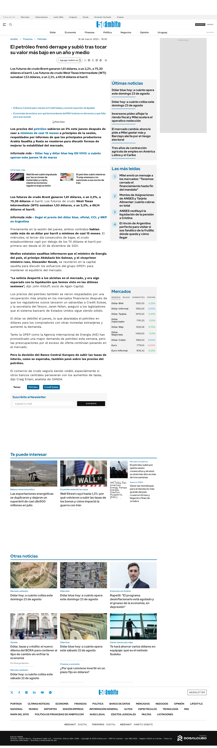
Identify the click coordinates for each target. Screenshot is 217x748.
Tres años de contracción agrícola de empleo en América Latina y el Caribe (133, 151)
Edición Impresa (73, 709)
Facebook (19, 692)
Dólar (53, 32)
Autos (128, 709)
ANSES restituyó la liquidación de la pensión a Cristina (136, 214)
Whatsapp (50, 692)
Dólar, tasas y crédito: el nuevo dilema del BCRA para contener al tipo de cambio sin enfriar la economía (33, 652)
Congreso (73, 17)
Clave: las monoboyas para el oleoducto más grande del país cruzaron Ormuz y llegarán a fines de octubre (142, 493)
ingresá (210, 24)
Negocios (126, 32)
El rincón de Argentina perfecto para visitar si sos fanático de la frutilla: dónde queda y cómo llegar (136, 230)
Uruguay (162, 32)
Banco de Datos (119, 703)
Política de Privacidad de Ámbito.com (59, 714)
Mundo (33, 709)
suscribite (200, 24)
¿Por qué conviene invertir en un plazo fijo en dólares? (82, 670)
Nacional (16, 709)
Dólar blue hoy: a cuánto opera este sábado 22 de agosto (81, 648)
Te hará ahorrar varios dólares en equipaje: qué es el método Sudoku (132, 650)
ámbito (14, 39)
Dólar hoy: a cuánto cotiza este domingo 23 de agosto (133, 103)
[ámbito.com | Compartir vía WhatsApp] (85, 60)
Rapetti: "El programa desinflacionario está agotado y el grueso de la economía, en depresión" (132, 601)
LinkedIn (34, 692)
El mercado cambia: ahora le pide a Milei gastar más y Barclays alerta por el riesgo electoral (131, 134)
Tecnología (170, 709)
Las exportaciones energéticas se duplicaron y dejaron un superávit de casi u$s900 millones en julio (31, 499)
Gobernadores (41, 17)
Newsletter (210, 32)
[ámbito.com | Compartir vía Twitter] (93, 60)
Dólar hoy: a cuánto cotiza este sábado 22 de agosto (31, 676)
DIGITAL (75, 724)
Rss (186, 709)
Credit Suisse (51, 387)
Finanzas (89, 32)
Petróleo (42, 39)
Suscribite (91, 404)
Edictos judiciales (123, 714)
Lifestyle (196, 703)
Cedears (151, 297)
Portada (16, 703)
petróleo (40, 129)
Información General (103, 709)
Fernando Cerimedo (102, 17)
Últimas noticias (39, 703)
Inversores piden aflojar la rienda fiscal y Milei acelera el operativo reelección (132, 117)
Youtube (42, 692)
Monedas (115, 297)
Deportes (50, 709)
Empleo (120, 17)
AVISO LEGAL (97, 714)
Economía (70, 32)
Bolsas (126, 297)
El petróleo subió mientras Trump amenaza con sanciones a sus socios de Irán (90, 179)
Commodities (138, 297)
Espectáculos (147, 709)
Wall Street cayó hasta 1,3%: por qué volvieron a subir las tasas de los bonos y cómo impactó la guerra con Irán (83, 499)
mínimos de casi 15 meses (39, 133)
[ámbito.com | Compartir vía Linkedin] (97, 60)
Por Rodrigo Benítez (19, 663)
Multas (146, 714)
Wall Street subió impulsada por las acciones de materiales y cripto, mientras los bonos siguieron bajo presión (41, 180)
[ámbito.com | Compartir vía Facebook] (89, 60)
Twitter (11, 692)
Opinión (144, 32)
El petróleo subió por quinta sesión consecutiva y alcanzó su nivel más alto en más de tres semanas (143, 471)
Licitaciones (165, 714)
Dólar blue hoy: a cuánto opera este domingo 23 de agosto (133, 91)
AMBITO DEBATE (136, 724)
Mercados (25, 17)
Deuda (85, 17)
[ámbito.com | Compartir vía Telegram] (100, 60)
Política (107, 32)
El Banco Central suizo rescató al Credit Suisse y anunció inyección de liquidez (54, 107)
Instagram (26, 692)
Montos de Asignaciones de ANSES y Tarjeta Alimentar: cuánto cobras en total (137, 200)
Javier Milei (58, 17)
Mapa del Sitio (19, 714)
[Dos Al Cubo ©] (192, 738)
